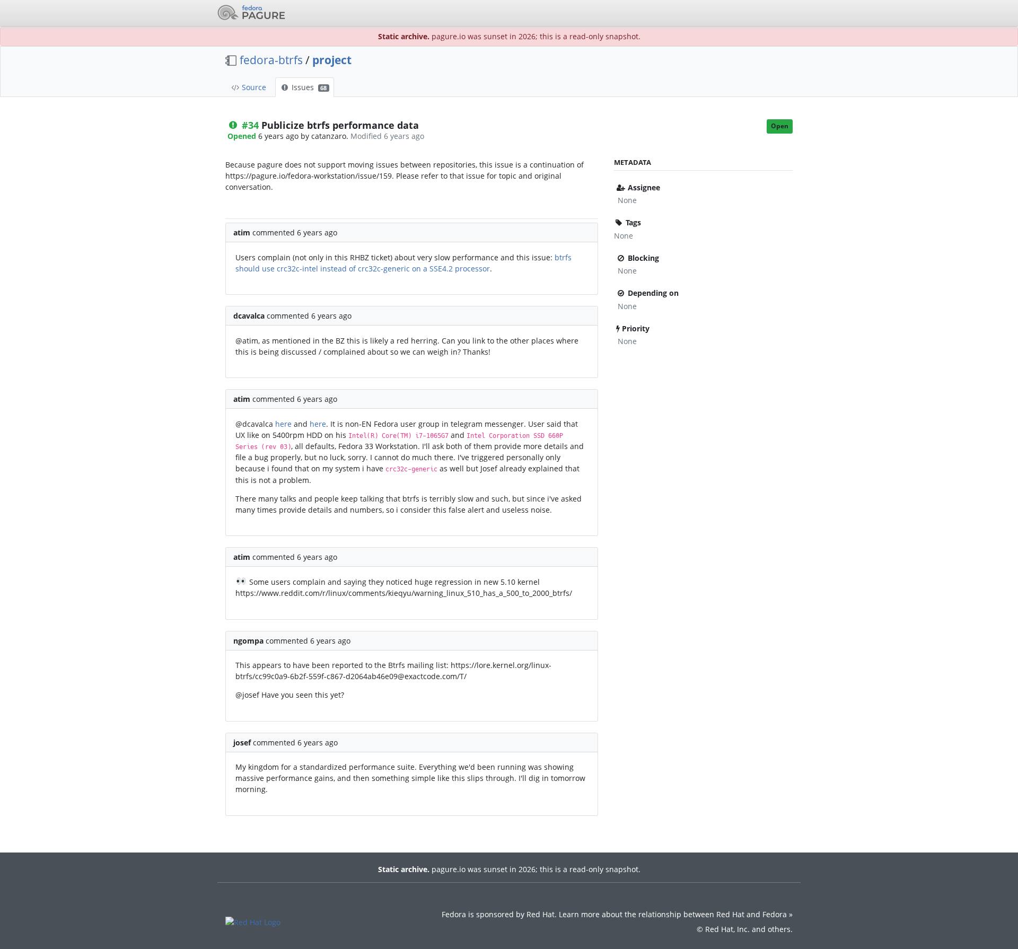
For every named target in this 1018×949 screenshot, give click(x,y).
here (283, 424)
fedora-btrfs (271, 59)
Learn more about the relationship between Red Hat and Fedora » (676, 914)
